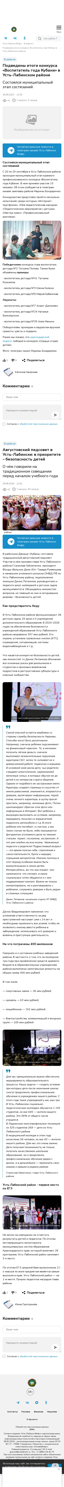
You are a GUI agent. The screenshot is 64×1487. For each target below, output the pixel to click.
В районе (28, 43)
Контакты (12, 1411)
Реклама (25, 1411)
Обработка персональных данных (32, 1427)
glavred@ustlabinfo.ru (20, 1452)
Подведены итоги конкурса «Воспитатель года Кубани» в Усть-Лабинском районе (30, 49)
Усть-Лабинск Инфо (12, 43)
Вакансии (38, 1411)
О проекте (32, 1419)
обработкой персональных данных (38, 424)
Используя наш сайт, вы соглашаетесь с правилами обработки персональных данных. (24, 1466)
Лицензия (52, 1411)
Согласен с (32, 424)
